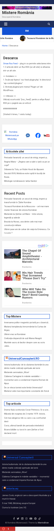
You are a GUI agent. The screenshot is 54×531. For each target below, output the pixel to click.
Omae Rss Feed (10, 63)
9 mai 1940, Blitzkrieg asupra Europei (18, 503)
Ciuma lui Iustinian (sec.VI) (14, 507)
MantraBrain (43, 522)
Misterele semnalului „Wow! (16, 372)
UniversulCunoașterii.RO (23, 358)
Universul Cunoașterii (20, 457)
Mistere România (18, 12)
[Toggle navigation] (5, 24)
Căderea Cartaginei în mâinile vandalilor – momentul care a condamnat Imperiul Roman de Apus (26, 380)
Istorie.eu (12, 488)
